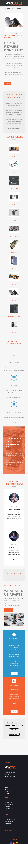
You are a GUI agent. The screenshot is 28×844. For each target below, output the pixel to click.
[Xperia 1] (14, 153)
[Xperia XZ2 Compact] (14, 313)
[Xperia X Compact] (14, 233)
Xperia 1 (14, 156)
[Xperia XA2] (14, 265)
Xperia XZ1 (14, 284)
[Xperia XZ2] (14, 297)
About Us (7, 793)
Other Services (8, 810)
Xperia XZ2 (14, 300)
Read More (7, 83)
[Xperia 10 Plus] (14, 185)
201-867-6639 (11, 772)
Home (6, 785)
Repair (6, 787)
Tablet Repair (8, 806)
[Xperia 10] (14, 169)
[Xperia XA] (14, 249)
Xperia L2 (14, 220)
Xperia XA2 (14, 268)
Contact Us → (14, 729)
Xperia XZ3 (14, 332)
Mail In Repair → (14, 734)
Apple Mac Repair (9, 808)
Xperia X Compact (14, 236)
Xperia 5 (14, 204)
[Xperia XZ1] (14, 281)
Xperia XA (14, 252)
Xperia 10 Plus (14, 188)
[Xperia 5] (14, 201)
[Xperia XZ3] (14, 329)
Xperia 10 (14, 172)
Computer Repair (9, 802)
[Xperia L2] (14, 217)
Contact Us (14, 711)
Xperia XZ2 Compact (14, 316)
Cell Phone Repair (9, 804)
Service (6, 789)
